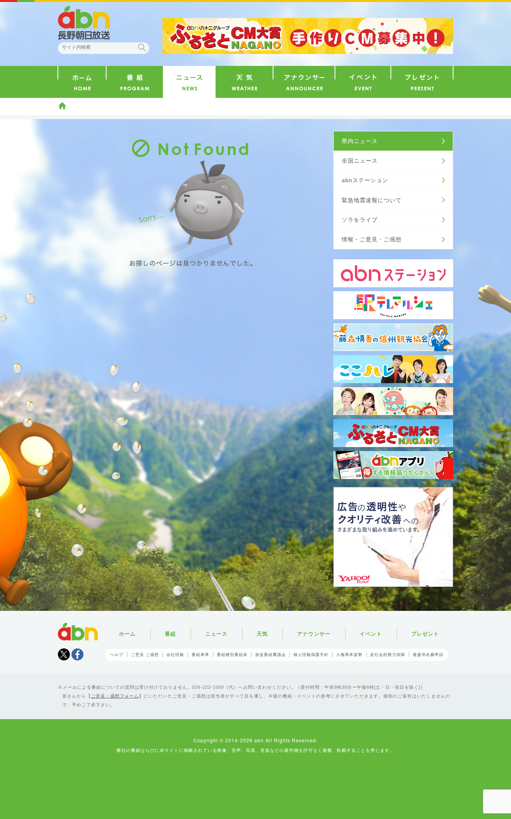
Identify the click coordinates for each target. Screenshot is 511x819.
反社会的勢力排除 (387, 654)
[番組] (134, 82)
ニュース (216, 634)
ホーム (62, 105)
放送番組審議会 (270, 654)
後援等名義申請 (428, 654)
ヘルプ (116, 654)
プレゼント (425, 634)
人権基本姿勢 (349, 654)
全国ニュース (360, 160)
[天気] (244, 82)
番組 (170, 634)
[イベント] (363, 82)
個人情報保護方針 (311, 654)
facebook (77, 654)
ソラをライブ (360, 220)
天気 (262, 634)
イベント (371, 634)
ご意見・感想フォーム (115, 696)
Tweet (64, 654)
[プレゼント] (422, 82)
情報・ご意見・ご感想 (372, 239)
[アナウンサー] (304, 82)
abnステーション (365, 180)
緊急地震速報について (372, 200)
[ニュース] (189, 82)
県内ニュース (360, 141)
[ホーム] (82, 82)
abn (78, 631)
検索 (142, 48)
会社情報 (175, 654)
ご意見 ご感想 (145, 654)
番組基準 (200, 654)
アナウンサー (314, 634)
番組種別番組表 (232, 654)
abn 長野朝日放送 (84, 23)
